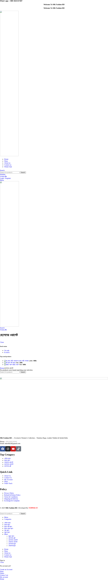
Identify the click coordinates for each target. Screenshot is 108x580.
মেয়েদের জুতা (12, 546)
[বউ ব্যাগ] (7, 363)
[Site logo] (9, 155)
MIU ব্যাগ (16, 364)
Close (2, 342)
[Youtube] (13, 448)
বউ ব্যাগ (13, 363)
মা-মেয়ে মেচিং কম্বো (23, 361)
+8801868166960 (11, 441)
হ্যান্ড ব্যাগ (11, 536)
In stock (6, 352)
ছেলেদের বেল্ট (11, 538)
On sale (6, 350)
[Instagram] (8, 448)
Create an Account (6, 569)
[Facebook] (2, 448)
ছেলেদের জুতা (12, 544)
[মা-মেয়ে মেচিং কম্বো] (10, 361)
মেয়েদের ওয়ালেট (12, 542)
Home (2, 368)
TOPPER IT (33, 508)
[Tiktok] (18, 448)
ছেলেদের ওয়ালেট (13, 540)
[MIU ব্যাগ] (8, 364)
